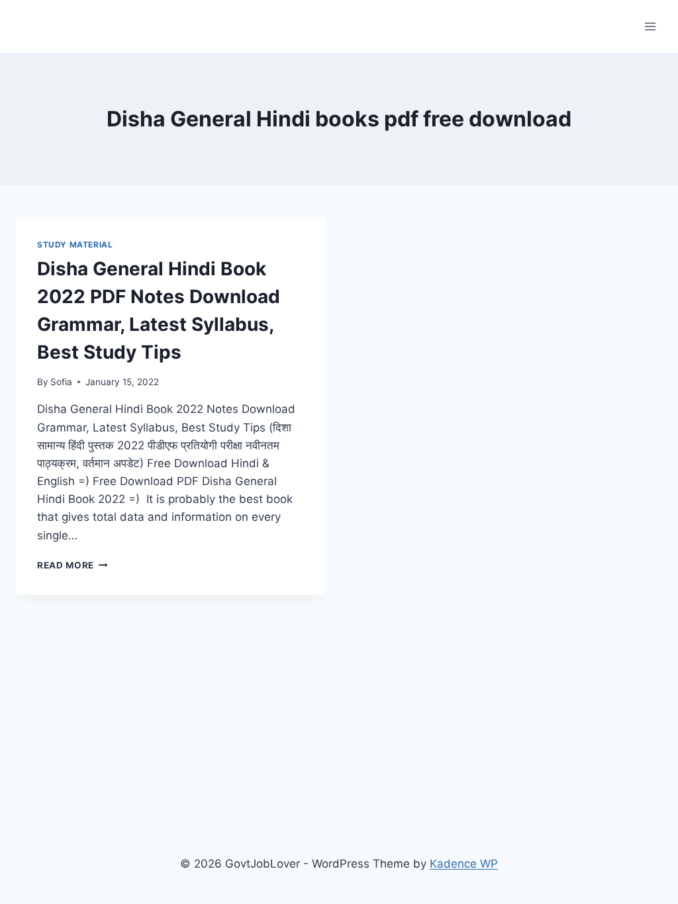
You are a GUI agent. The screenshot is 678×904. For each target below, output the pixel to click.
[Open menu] (650, 26)
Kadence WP (464, 863)
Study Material (75, 244)
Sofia (61, 382)
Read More (72, 565)
